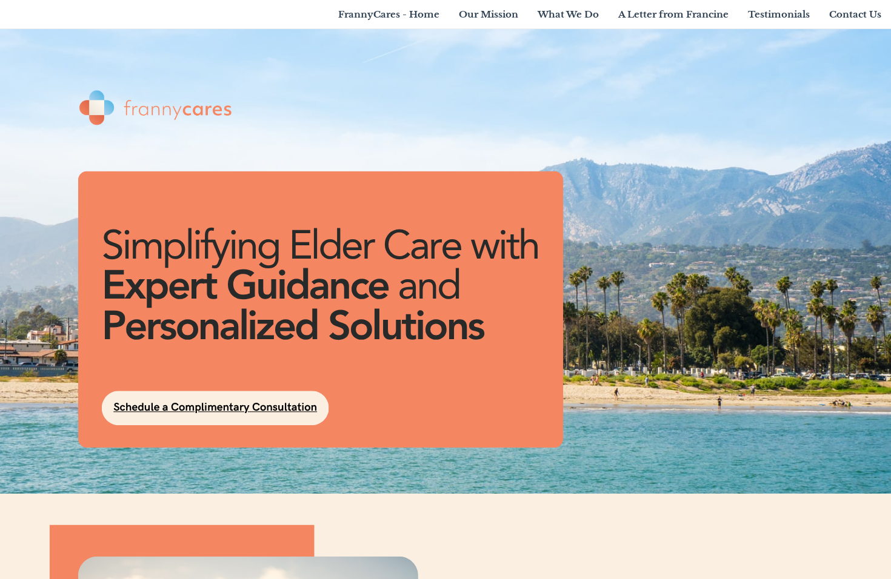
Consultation (283, 407)
